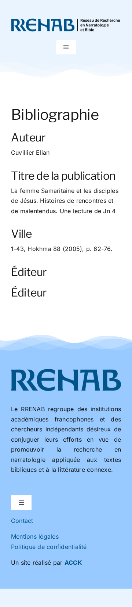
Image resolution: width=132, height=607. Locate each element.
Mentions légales (35, 536)
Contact (22, 520)
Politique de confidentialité (49, 546)
